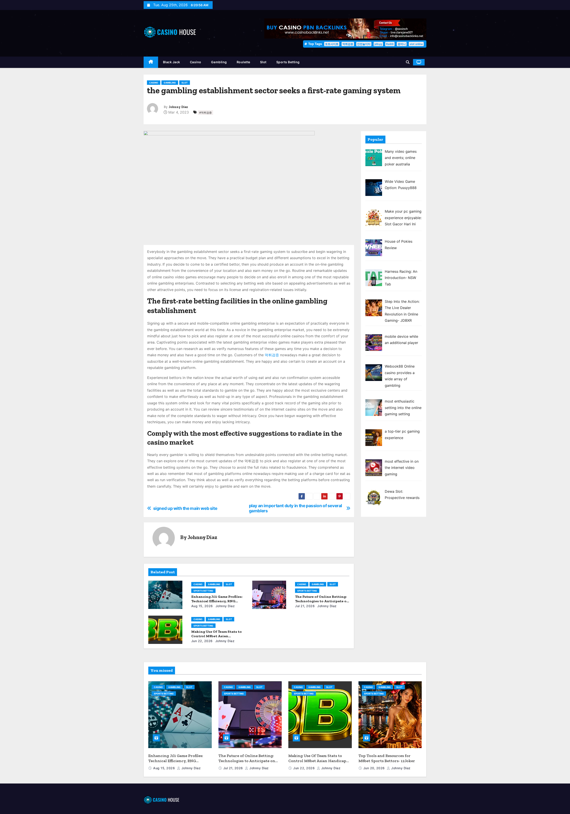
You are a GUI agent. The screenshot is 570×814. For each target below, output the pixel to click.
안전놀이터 (363, 44)
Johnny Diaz (178, 107)
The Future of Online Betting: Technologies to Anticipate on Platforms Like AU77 (322, 601)
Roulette (243, 62)
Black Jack (171, 62)
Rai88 (390, 44)
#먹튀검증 (205, 112)
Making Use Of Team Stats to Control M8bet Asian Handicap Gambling (216, 636)
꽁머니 (402, 44)
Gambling (219, 62)
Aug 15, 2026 (202, 606)
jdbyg (378, 44)
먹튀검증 (347, 44)
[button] (407, 62)
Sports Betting (288, 62)
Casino (195, 62)
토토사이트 (331, 44)
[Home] (151, 62)
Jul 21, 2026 (305, 606)
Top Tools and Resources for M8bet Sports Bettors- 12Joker (386, 758)
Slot (263, 62)
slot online (416, 44)
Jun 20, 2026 (374, 768)
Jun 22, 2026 (202, 641)
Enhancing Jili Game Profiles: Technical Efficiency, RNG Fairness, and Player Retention (177, 760)
